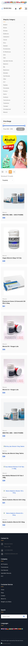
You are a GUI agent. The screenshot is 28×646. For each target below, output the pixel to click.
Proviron (5, 91)
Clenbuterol (6, 36)
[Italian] (12, 629)
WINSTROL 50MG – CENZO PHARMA (12, 215)
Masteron (5, 64)
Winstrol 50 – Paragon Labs (10, 346)
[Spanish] (20, 629)
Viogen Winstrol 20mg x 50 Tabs (12, 258)
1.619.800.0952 (8, 550)
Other (4, 79)
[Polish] (16, 629)
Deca (4, 43)
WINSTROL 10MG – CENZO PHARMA (12, 433)
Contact (3, 595)
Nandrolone (6, 70)
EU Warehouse (7, 52)
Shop (2, 592)
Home (2, 589)
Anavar (5, 27)
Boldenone (6, 33)
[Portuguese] (18, 629)
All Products (4, 564)
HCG (4, 55)
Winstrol (5, 112)
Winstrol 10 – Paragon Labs (10, 389)
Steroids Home (19, 640)
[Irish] (10, 629)
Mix (4, 67)
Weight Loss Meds (6, 601)
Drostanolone (6, 49)
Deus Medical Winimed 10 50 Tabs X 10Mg (12, 476)
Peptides (5, 85)
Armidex (5, 30)
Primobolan (6, 88)
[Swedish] (22, 629)
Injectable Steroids (8, 61)
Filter (20, 129)
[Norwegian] (14, 629)
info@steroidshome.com (11, 553)
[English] (4, 629)
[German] (8, 629)
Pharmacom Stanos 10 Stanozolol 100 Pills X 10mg (13, 302)
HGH (4, 58)
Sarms (5, 94)
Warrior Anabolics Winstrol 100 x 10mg (13, 500)
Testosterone (6, 100)
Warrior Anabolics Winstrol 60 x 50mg (13, 522)
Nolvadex (5, 73)
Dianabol (5, 46)
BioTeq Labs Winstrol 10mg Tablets (13, 453)
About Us (3, 598)
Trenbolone (6, 103)
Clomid (5, 39)
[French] (6, 629)
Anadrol (5, 24)
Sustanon (5, 97)
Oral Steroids (6, 76)
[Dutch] (2, 629)
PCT (4, 82)
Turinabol (5, 106)
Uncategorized (7, 109)
